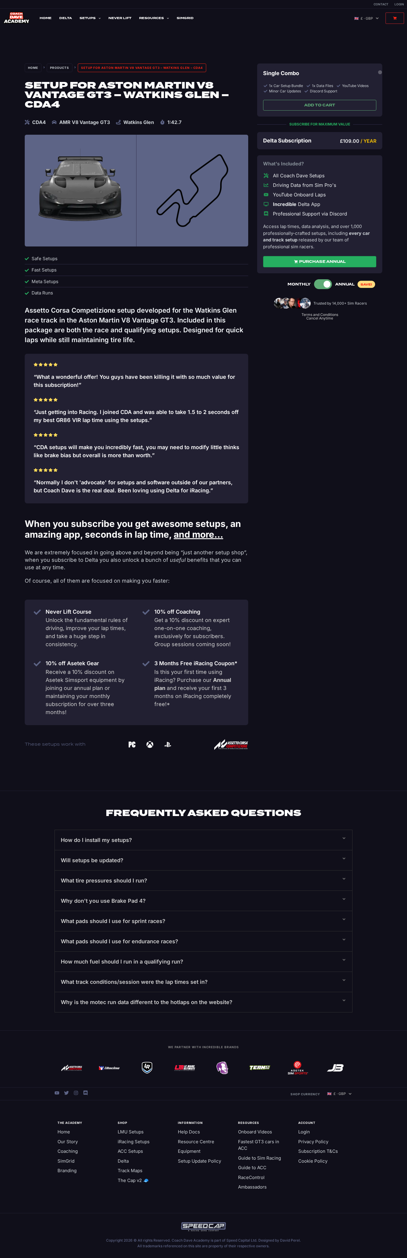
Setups (88, 18)
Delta (65, 18)
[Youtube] (57, 1093)
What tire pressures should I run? (104, 880)
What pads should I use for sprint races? (113, 921)
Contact (381, 4)
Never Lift (119, 18)
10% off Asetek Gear (72, 663)
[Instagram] (76, 1093)
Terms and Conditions (320, 314)
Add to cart (319, 105)
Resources (151, 18)
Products (59, 67)
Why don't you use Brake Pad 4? (103, 901)
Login (399, 4)
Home (46, 18)
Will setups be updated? (92, 860)
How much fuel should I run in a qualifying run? (122, 961)
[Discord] (85, 1093)
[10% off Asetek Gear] (37, 663)
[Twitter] (66, 1093)
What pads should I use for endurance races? (119, 941)
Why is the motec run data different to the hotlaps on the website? (146, 1002)
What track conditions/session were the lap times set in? (134, 982)
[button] (203, 840)
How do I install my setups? (96, 840)
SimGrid (185, 18)
